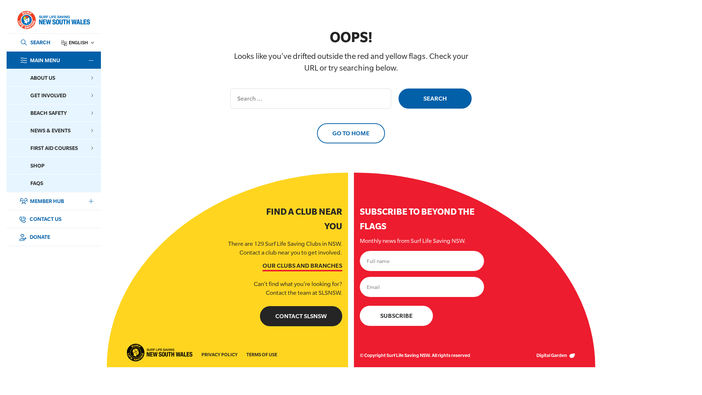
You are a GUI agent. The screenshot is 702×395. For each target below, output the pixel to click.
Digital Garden (552, 355)
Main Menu (45, 60)
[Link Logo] (53, 20)
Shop (37, 165)
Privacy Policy (219, 354)
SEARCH (40, 42)
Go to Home (351, 133)
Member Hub (47, 201)
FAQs (36, 183)
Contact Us (45, 219)
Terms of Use (261, 354)
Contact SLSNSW (301, 316)
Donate (39, 237)
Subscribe (396, 315)
